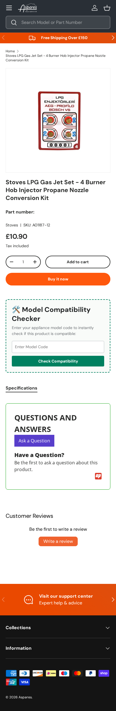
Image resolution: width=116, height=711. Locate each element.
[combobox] (58, 22)
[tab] (21, 388)
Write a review (58, 541)
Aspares (25, 697)
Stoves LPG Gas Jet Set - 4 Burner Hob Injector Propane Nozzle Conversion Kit (56, 57)
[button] (107, 8)
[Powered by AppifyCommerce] (98, 476)
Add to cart (78, 261)
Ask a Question (34, 441)
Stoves (12, 225)
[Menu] (9, 8)
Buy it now (58, 279)
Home (10, 51)
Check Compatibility (58, 361)
